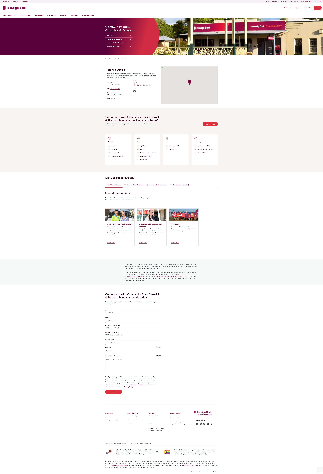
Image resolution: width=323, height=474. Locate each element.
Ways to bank (131, 420)
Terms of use (109, 443)
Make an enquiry (210, 124)
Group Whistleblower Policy (136, 276)
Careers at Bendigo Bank (156, 430)
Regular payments (175, 420)
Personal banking (9, 15)
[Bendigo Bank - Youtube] (211, 423)
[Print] (320, 1)
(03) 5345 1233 (115, 89)
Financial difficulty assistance (178, 422)
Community (25, 1)
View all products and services (113, 422)
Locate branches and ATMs (113, 418)
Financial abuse (174, 416)
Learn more (111, 242)
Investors (151, 426)
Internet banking (132, 422)
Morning (110, 335)
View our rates (109, 426)
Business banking (132, 418)
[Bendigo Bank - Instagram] (201, 423)
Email (117, 328)
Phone (109, 328)
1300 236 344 (143, 385)
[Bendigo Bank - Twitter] (204, 423)
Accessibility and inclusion (156, 428)
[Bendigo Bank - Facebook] (197, 423)
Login (318, 8)
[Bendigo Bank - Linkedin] (208, 423)
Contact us (275, 1)
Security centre (284, 1)
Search (300, 8)
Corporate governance (155, 422)
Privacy (131, 443)
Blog (300, 1)
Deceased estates (175, 418)
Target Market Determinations (143, 443)
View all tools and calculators (113, 424)
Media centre (152, 420)
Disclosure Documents (119, 465)
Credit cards (51, 15)
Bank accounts (25, 15)
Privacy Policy (128, 387)
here (158, 268)
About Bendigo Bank (154, 416)
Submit (114, 392)
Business (15, 1)
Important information (120, 443)
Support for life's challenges (178, 424)
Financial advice (88, 15)
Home (106, 58)
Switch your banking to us (112, 420)
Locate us (289, 8)
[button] (134, 92)
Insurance (63, 15)
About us (268, 1)
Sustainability (152, 424)
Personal (7, 1)
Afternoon (119, 335)
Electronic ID (130, 424)
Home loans (39, 15)
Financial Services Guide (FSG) (188, 465)
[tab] (114, 185)
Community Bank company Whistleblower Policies (171, 276)
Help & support (293, 1)
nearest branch (132, 385)
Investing (74, 15)
